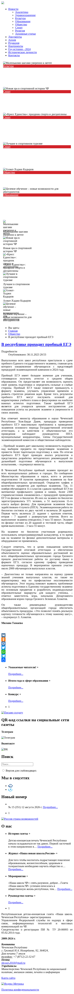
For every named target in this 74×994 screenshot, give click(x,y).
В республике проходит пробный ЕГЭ (36, 344)
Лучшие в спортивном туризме (26, 153)
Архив (12, 39)
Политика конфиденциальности (20, 989)
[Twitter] (37, 648)
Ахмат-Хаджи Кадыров (21, 179)
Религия (20, 30)
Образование (22, 21)
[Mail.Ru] (37, 643)
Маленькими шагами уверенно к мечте (32, 72)
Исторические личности (22, 52)
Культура (20, 18)
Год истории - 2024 (19, 49)
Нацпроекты (15, 46)
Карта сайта (8, 977)
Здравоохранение (25, 15)
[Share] (37, 660)
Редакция (13, 43)
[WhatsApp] (37, 652)
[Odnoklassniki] (37, 639)
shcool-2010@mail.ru (13, 962)
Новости (13, 9)
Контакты (14, 55)
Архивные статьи (25, 33)
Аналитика (21, 12)
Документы (15, 36)
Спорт (19, 27)
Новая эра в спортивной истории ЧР (30, 98)
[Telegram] (37, 656)
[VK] (37, 635)
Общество (21, 24)
